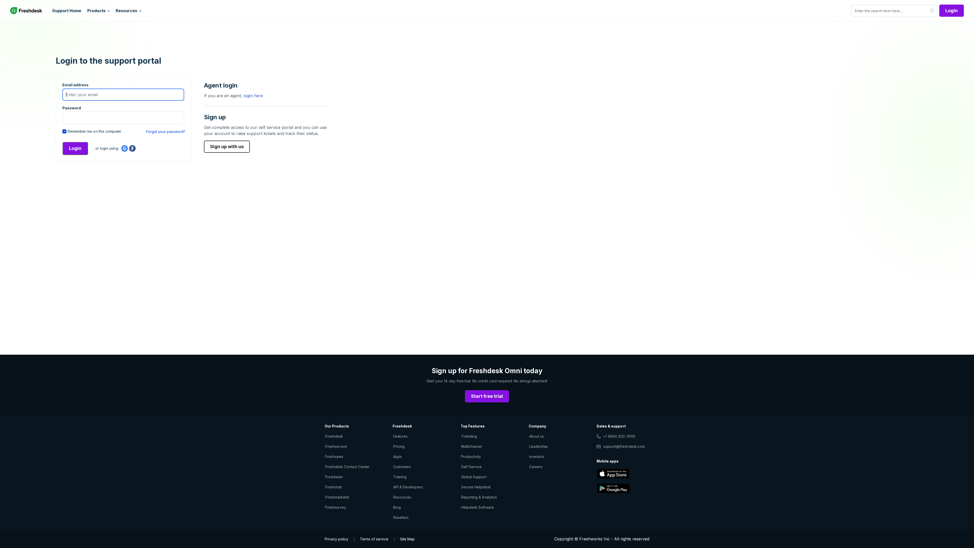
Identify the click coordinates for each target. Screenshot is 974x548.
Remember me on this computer (94, 131)
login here (252, 95)
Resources (402, 497)
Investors (536, 456)
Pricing (399, 446)
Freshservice (336, 446)
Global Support (473, 477)
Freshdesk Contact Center (347, 467)
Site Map (407, 539)
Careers (536, 467)
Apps (397, 456)
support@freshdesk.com (624, 446)
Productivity (471, 456)
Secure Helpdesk (476, 487)
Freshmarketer (337, 497)
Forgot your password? (165, 131)
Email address (75, 85)
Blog (397, 507)
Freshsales (334, 456)
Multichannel (471, 446)
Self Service (471, 467)
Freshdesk (334, 436)
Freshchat (333, 487)
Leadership (538, 446)
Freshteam (334, 477)
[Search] (932, 11)
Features (400, 436)
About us (536, 436)
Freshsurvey (335, 507)
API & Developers (408, 487)
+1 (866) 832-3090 (619, 436)
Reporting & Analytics (479, 497)
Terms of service (374, 539)
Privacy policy (336, 539)
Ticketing (469, 436)
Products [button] (97, 10)
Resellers (401, 517)
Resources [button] (127, 10)
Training (400, 477)
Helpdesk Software (477, 507)
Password (71, 108)
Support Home (66, 10)
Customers (402, 467)
